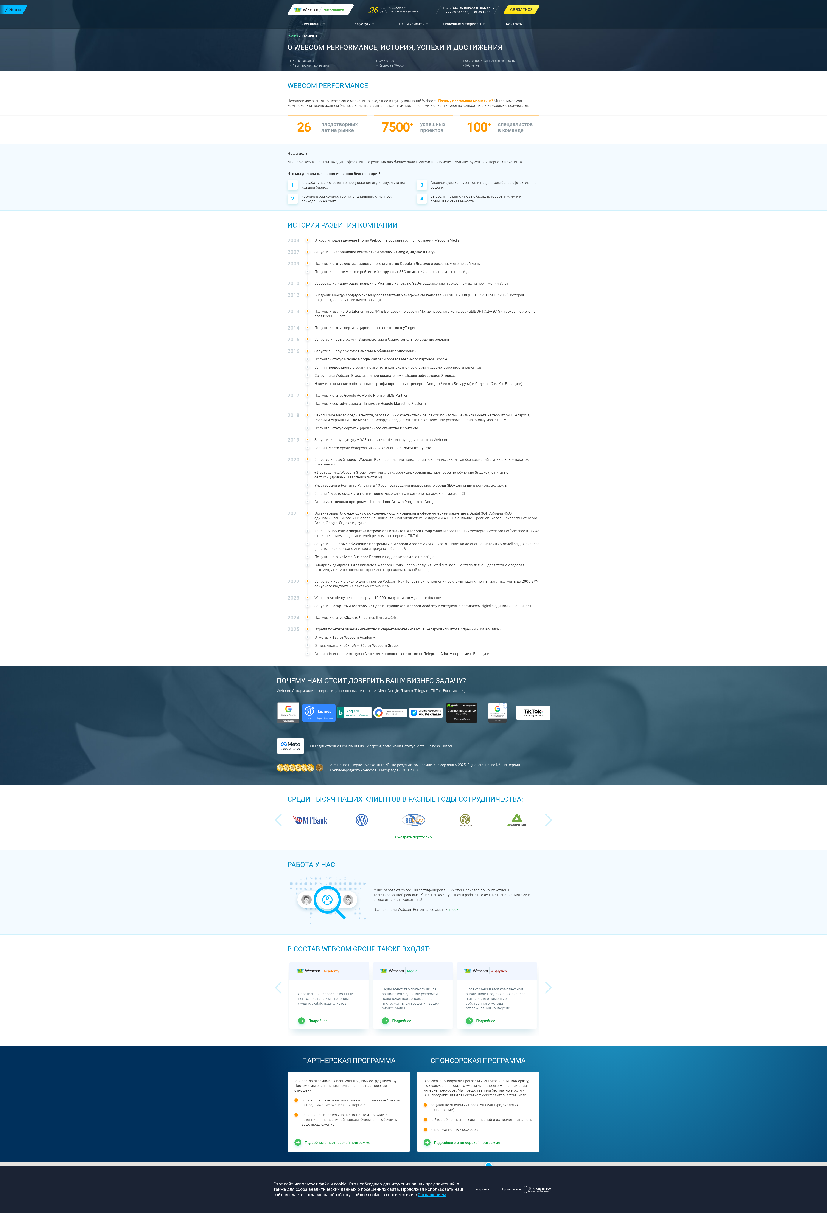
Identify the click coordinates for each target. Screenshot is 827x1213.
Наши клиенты (411, 24)
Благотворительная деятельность (490, 60)
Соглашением (432, 1194)
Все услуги (361, 24)
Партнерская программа (310, 65)
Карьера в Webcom (392, 65)
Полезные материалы (462, 24)
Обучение (472, 65)
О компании (311, 24)
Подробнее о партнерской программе (337, 1142)
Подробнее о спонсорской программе (467, 1142)
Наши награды (303, 60)
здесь (453, 909)
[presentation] (278, 820)
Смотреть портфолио (413, 837)
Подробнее (317, 1021)
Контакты (514, 24)
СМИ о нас (386, 60)
